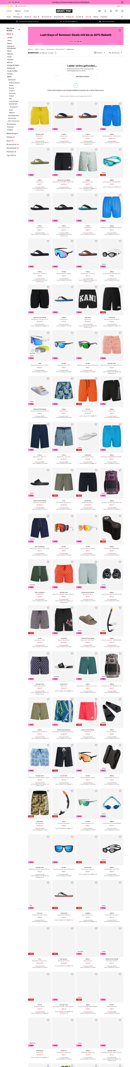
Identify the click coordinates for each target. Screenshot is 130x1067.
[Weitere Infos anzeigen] (40, 144)
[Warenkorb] (122, 11)
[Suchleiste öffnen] (121, 17)
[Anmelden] (105, 11)
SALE (37, 49)
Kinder (26, 11)
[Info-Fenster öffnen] (122, 2)
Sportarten (50, 49)
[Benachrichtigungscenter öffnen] (111, 11)
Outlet (11, 6)
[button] (100, 52)
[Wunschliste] (116, 11)
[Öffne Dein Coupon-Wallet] (99, 11)
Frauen (9, 11)
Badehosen (70, 49)
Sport (42, 49)
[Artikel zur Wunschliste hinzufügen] (48, 104)
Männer (18, 11)
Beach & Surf (60, 49)
